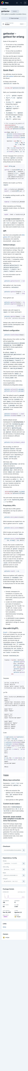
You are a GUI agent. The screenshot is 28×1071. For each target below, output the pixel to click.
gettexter (5, 11)
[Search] (21, 3)
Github (4, 927)
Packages (4, 8)
